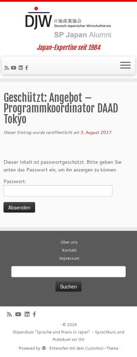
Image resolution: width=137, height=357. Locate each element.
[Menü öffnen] (125, 65)
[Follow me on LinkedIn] (22, 67)
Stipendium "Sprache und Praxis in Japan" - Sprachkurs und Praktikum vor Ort (68, 335)
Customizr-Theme (101, 348)
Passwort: (15, 181)
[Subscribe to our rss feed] (8, 67)
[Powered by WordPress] (43, 346)
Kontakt (69, 250)
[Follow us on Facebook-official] (27, 67)
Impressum (69, 258)
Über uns (69, 242)
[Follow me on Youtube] (15, 67)
